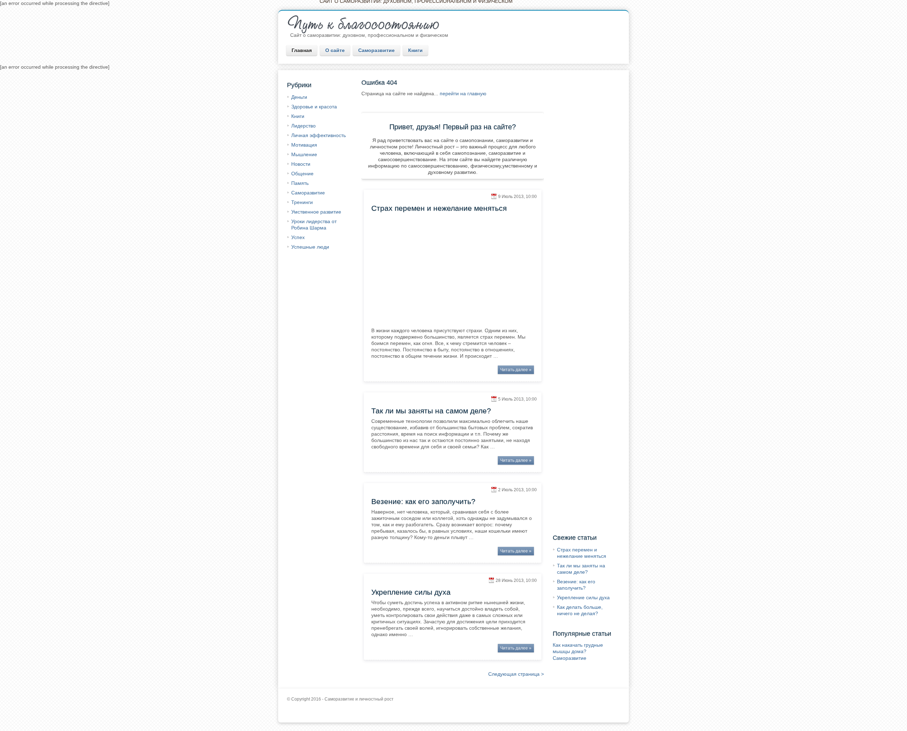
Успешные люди (310, 247)
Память (300, 183)
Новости (300, 164)
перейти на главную (463, 93)
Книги (415, 50)
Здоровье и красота (314, 106)
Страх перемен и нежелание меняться (439, 208)
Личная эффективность (318, 135)
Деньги (299, 97)
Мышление (304, 154)
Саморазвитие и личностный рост (359, 699)
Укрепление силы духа (583, 597)
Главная (302, 50)
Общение (302, 173)
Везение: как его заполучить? (423, 501)
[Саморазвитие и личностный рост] (367, 24)
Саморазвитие (376, 50)
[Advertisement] (585, 187)
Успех (298, 237)
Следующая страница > (516, 674)
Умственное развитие (316, 212)
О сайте (335, 50)
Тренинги (302, 202)
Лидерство (303, 126)
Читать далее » (515, 369)
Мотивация (304, 145)
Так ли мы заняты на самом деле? (431, 410)
